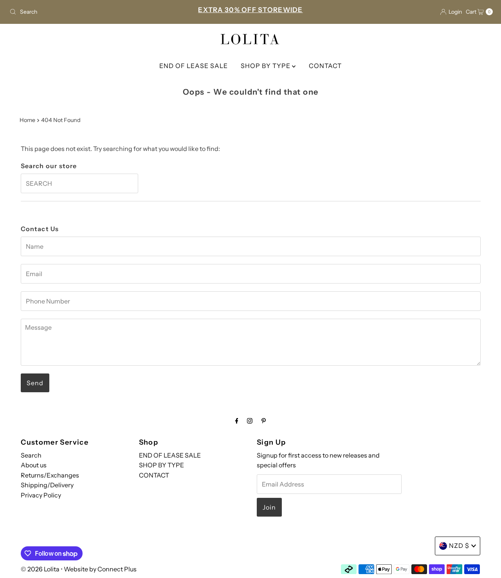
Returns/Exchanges (50, 475)
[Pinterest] (263, 421)
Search (31, 455)
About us (34, 465)
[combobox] (85, 12)
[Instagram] (249, 421)
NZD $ (459, 545)
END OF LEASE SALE (193, 66)
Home (27, 120)
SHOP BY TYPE (266, 66)
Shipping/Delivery (47, 485)
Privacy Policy (41, 495)
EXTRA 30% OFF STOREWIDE (250, 10)
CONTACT (325, 66)
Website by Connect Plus (100, 569)
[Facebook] (236, 421)
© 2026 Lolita (40, 569)
